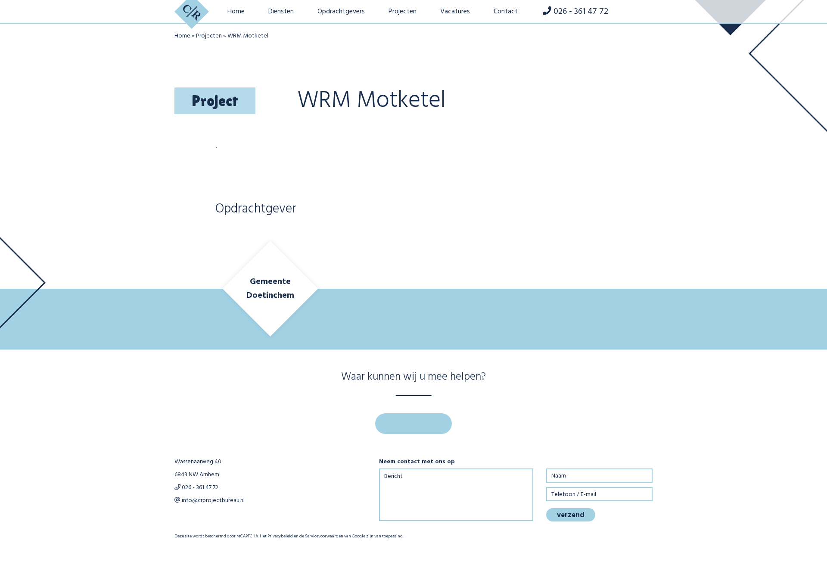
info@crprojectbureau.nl (212, 501)
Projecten (209, 36)
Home (182, 36)
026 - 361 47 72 (199, 488)
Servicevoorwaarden (324, 536)
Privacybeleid (280, 536)
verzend (570, 515)
